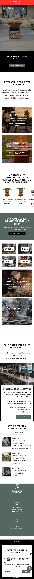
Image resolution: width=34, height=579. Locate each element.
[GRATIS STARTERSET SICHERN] (17, 120)
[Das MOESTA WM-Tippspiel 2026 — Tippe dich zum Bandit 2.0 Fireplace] (6, 456)
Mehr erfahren (17, 65)
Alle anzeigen (17, 433)
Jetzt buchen (24, 416)
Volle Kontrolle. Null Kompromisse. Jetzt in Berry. (21, 473)
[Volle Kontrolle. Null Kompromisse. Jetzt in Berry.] (6, 471)
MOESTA (16, 541)
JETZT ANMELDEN (17, 233)
